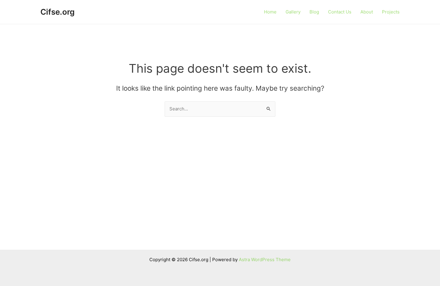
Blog (314, 12)
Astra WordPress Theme (265, 259)
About (366, 12)
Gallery (293, 12)
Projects (391, 12)
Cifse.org (57, 11)
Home (270, 12)
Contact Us (339, 12)
